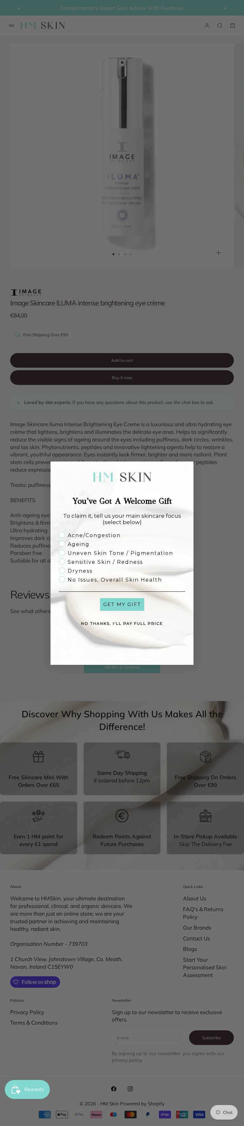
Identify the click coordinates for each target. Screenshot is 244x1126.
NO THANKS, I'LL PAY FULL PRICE (122, 623)
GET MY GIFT (122, 604)
